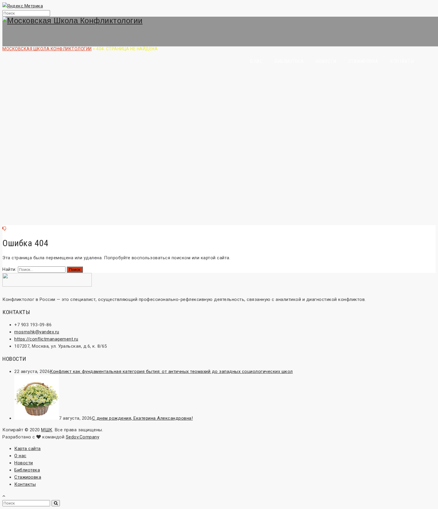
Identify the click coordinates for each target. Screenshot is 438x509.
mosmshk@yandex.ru (36, 332)
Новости (326, 61)
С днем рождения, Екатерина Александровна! (142, 418)
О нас (256, 61)
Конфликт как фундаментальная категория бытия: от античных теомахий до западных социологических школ (171, 371)
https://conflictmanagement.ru (46, 339)
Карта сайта (27, 448)
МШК (46, 430)
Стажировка (363, 61)
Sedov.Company (83, 437)
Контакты (402, 61)
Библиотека (289, 61)
